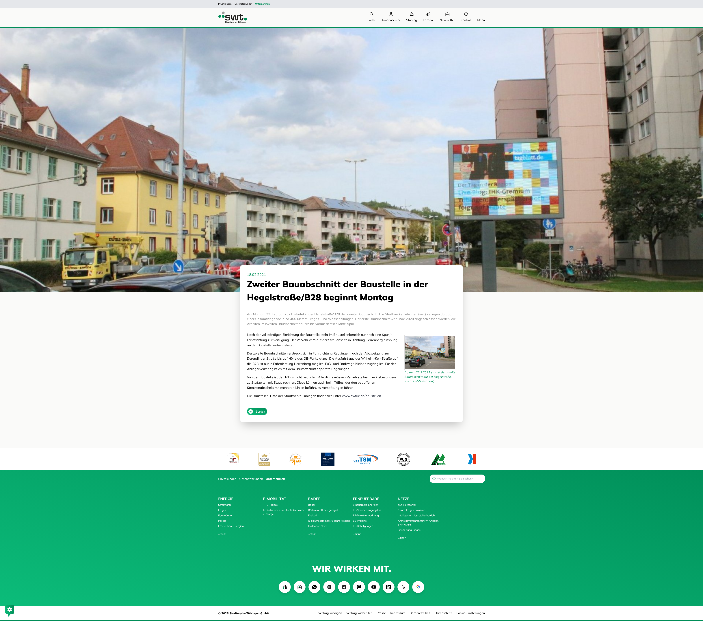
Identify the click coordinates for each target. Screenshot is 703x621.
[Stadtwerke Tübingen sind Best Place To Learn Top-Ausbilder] (264, 459)
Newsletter (447, 20)
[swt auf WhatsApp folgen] (314, 587)
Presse (381, 613)
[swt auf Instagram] (329, 587)
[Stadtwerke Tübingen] (229, 17)
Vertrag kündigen (330, 613)
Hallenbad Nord (317, 526)
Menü (481, 20)
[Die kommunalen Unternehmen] (472, 459)
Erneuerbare (366, 499)
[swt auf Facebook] (344, 587)
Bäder (314, 499)
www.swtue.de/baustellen (361, 396)
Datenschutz (443, 613)
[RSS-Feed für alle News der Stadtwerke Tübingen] (403, 587)
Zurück (260, 411)
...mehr (222, 534)
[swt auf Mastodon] (359, 587)
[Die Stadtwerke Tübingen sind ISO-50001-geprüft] (438, 459)
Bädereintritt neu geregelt (323, 510)
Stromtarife (225, 504)
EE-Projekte (360, 520)
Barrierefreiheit (420, 613)
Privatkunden (225, 3)
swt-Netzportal (407, 504)
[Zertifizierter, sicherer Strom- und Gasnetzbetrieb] (403, 459)
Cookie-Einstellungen (470, 613)
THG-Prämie (270, 504)
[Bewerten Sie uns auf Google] (418, 587)
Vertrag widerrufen (359, 613)
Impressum (397, 613)
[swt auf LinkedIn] (389, 587)
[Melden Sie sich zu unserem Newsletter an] (300, 587)
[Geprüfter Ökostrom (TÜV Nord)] (327, 459)
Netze (403, 499)
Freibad (312, 515)
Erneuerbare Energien (231, 526)
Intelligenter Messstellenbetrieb (416, 515)
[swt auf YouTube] (374, 587)
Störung (411, 20)
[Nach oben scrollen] (695, 598)
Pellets (222, 520)
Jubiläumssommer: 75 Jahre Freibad (329, 520)
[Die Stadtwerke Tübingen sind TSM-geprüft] (366, 459)
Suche (371, 20)
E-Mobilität (274, 499)
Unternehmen (262, 3)
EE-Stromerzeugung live (367, 510)
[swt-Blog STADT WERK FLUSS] (285, 587)
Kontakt (466, 20)
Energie (225, 499)
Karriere (428, 20)
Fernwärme (225, 515)
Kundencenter (391, 20)
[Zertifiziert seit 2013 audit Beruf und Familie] (232, 459)
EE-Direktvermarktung (366, 515)
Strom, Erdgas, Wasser (411, 510)
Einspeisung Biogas (409, 530)
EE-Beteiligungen (363, 526)
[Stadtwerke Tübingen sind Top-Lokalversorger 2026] (295, 459)
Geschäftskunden (243, 3)
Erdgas (222, 510)
